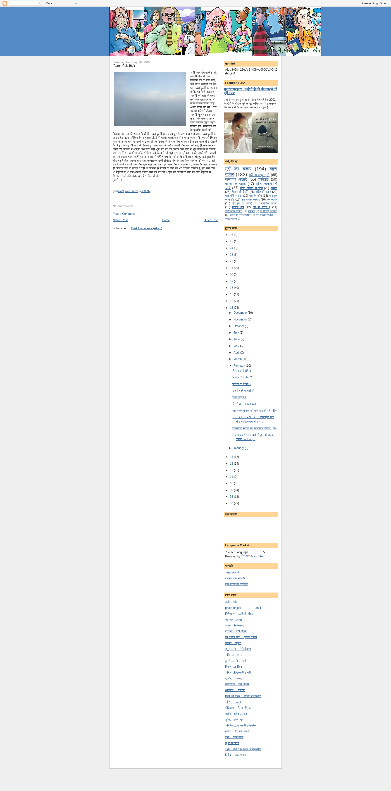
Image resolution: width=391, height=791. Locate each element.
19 (232, 281)
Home (166, 220)
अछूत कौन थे (232, 572)
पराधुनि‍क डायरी (268, 203)
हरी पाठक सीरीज (264, 214)
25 (232, 241)
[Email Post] (151, 191)
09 (232, 490)
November (241, 319)
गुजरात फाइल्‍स (231, 219)
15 (232, 307)
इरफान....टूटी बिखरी (236, 631)
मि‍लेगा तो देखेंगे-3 (124, 66)
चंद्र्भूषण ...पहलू (233, 619)
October (239, 326)
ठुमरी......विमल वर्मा (235, 660)
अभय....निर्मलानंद (234, 625)
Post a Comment (124, 213)
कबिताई (263, 179)
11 (232, 476)
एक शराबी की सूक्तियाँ (236, 584)
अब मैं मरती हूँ (261, 207)
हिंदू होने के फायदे (242, 203)
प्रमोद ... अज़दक (234, 678)
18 (232, 287)
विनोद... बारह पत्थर (235, 755)
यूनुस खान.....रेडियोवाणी (238, 649)
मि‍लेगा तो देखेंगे (131, 191)
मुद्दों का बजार (238, 168)
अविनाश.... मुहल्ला (235, 690)
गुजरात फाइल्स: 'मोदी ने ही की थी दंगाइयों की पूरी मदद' (250, 91)
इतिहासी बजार (263, 192)
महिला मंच (238, 207)
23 (232, 254)
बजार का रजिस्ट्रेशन (240, 214)
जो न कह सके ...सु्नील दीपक (241, 637)
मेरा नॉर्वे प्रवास (233, 195)
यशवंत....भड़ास (233, 643)
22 (232, 261)
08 (232, 496)
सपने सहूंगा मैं (239, 397)
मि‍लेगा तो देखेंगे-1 (241, 384)
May (237, 346)
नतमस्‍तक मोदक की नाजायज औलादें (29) (254, 428)
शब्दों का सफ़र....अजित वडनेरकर (243, 696)
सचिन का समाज (233, 655)
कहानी (121, 191)
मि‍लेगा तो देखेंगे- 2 (242, 377)
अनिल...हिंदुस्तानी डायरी (238, 672)
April (237, 352)
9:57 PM (145, 191)
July (237, 332)
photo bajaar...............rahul (243, 607)
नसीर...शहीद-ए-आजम (236, 713)
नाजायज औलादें (236, 179)
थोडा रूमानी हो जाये (251, 188)
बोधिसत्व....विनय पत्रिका (238, 708)
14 (232, 457)
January (239, 448)
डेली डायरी (231, 602)
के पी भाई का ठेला (268, 211)
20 (232, 274)
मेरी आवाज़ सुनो (259, 175)
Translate (256, 556)
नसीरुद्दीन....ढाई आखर (237, 684)
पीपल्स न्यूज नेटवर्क (235, 578)
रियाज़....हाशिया (233, 666)
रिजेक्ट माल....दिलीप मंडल (239, 613)
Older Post (211, 220)
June (237, 339)
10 (232, 483)
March (238, 359)
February (240, 365)
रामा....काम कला (234, 737)
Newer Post (120, 220)
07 (232, 503)
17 (232, 294)
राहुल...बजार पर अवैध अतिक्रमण (243, 749)
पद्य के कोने (255, 195)
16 (232, 301)
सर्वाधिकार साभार (250, 199)
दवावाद (251, 211)
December (241, 312)
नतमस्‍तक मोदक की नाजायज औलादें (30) (254, 410)
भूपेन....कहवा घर (234, 719)
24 (232, 248)
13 (232, 463)
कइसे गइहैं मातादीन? (243, 390)
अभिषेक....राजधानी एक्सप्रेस (240, 725)
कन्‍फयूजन (272, 199)
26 (232, 235)
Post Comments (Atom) (146, 228)
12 (232, 470)
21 (232, 268)
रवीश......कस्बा (233, 702)
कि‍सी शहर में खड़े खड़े (244, 404)
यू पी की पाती (232, 743)
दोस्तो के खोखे (235, 184)
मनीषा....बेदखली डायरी (237, 731)
